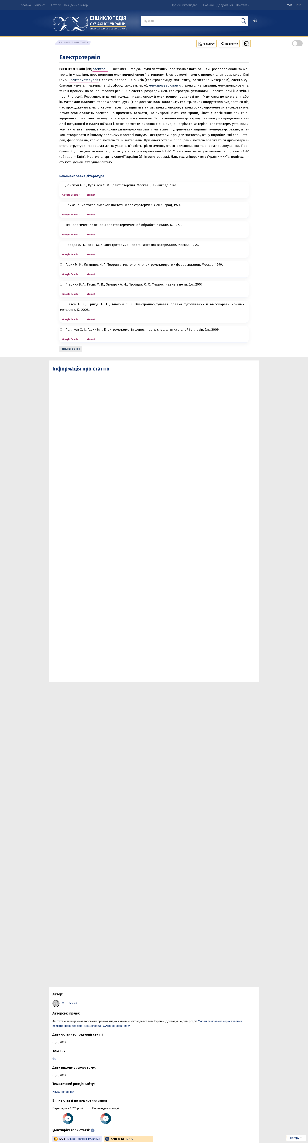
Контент (40, 5)
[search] (255, 21)
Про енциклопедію (184, 5)
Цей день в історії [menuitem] (76, 5)
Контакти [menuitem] (242, 5)
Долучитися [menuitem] (225, 5)
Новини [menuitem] (208, 5)
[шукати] (243, 21)
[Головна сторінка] (70, 22)
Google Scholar (70, 194)
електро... (100, 69)
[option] (299, 5)
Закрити (244, 1137)
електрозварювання (165, 85)
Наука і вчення (71, 348)
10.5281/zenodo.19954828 (83, 1139)
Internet (90, 194)
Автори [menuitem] (56, 5)
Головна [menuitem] (25, 5)
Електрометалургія (84, 80)
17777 (129, 1139)
